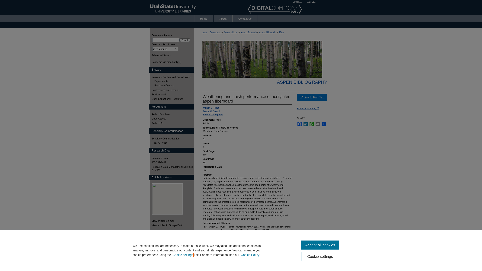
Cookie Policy (250, 255)
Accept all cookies (320, 245)
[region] (241, 250)
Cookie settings (182, 255)
